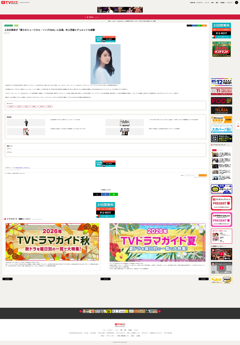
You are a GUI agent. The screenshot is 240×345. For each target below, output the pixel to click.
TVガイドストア (145, 332)
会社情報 (138, 335)
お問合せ (132, 335)
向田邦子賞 (192, 2)
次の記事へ (203, 279)
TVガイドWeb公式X (168, 332)
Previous (80, 311)
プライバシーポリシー (110, 335)
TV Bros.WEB (93, 332)
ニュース (207, 2)
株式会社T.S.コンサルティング (156, 332)
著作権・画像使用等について (123, 335)
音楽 (16, 25)
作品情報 (222, 2)
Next (159, 311)
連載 (217, 2)
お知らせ (102, 335)
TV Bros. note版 (101, 332)
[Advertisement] (221, 67)
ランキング (229, 2)
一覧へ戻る (105, 279)
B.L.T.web (86, 332)
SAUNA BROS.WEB (110, 332)
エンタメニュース (9, 25)
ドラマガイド (199, 2)
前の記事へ (7, 279)
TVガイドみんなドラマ (120, 332)
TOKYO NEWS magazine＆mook (75, 332)
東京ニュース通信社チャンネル (133, 332)
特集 (212, 2)
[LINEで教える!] (199, 25)
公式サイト (9, 148)
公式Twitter (9, 152)
